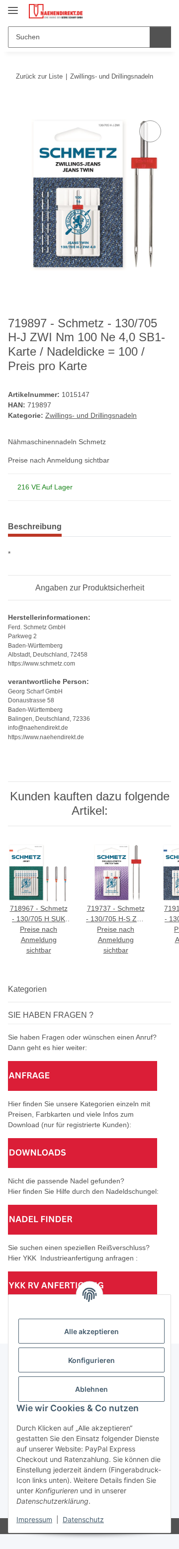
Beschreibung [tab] (35, 526)
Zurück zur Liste (39, 76)
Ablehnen (91, 1389)
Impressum (34, 1519)
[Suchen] (160, 37)
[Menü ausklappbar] (13, 6)
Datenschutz (83, 1519)
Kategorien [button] (27, 989)
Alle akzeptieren (91, 1331)
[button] (131, 11)
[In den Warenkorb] (16, 106)
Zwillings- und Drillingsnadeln (91, 415)
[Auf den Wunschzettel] (150, 131)
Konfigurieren (91, 1360)
